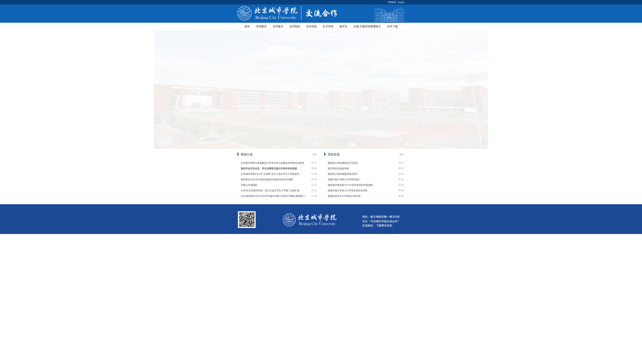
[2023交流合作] (321, 14)
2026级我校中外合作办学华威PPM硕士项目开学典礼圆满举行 (273, 196)
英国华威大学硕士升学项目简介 (344, 179)
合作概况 (278, 26)
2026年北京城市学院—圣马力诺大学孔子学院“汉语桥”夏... (271, 190)
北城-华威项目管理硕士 (367, 26)
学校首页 (392, 2)
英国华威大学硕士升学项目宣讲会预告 (347, 190)
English (401, 2)
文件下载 (392, 26)
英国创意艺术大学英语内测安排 (344, 196)
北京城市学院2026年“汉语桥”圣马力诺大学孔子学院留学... (271, 174)
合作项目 (311, 26)
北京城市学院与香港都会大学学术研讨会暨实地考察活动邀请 (272, 163)
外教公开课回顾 (249, 185)
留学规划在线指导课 (338, 168)
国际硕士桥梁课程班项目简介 (343, 174)
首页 (247, 26)
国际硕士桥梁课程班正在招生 (343, 163)
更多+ (315, 154)
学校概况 (261, 26)
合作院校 (294, 26)
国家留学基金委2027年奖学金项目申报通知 (350, 185)
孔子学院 (328, 26)
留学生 (343, 26)
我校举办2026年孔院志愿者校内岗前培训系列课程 (267, 179)
